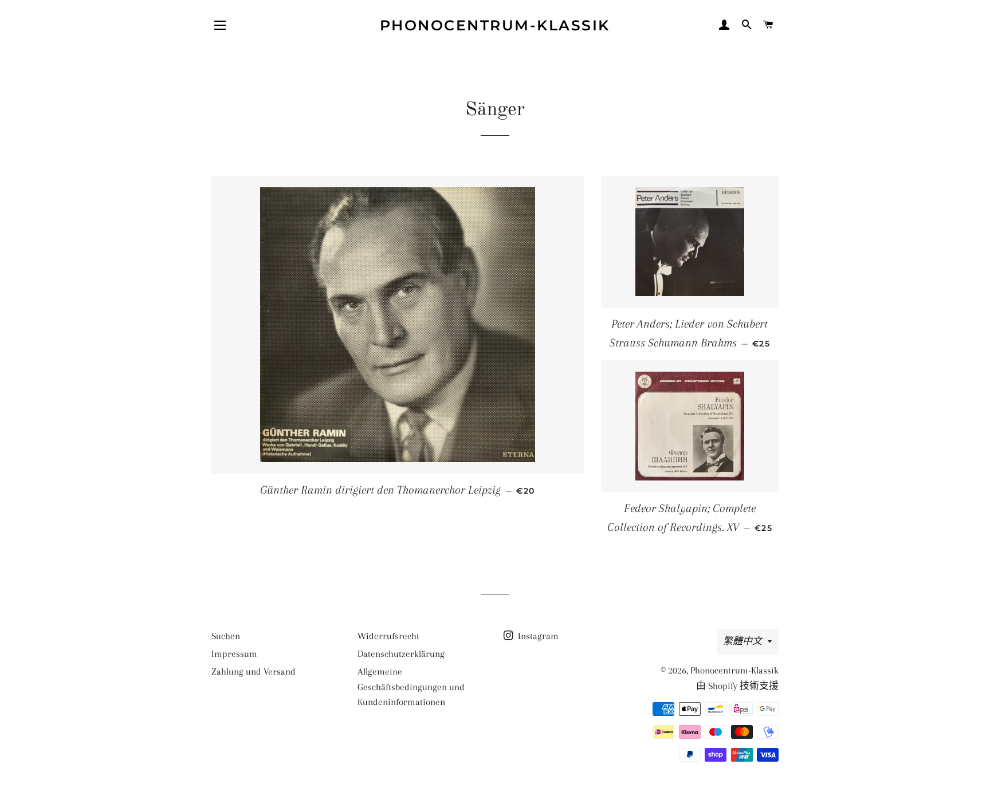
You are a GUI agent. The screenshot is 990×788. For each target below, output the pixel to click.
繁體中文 (742, 641)
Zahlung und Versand (253, 671)
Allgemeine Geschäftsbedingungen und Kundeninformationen (411, 686)
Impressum (234, 653)
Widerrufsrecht (388, 636)
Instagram (537, 636)
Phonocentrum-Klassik (495, 25)
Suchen (225, 636)
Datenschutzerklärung (401, 653)
